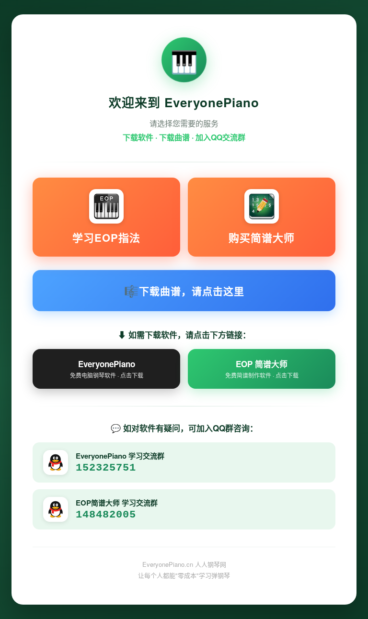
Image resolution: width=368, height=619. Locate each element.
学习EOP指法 (106, 237)
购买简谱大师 (262, 237)
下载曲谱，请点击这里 (184, 290)
